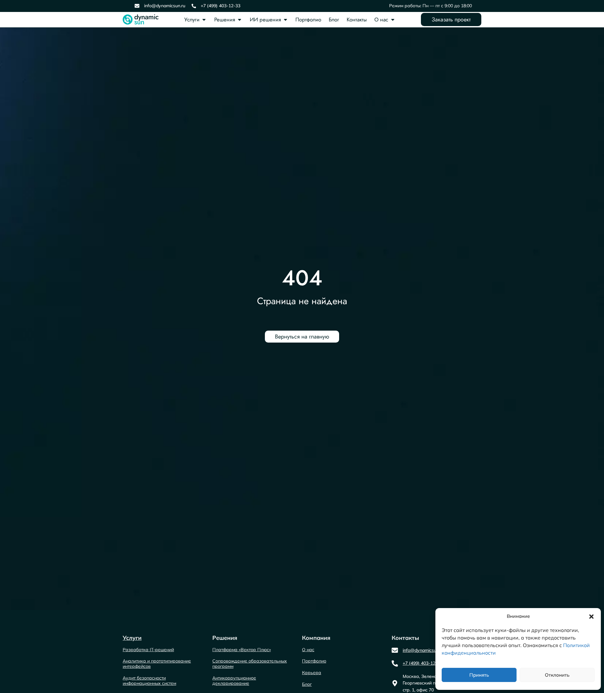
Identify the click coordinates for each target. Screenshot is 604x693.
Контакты (357, 19)
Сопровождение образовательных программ (249, 663)
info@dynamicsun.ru (164, 5)
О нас (381, 19)
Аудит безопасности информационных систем (149, 680)
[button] (591, 616)
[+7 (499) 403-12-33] (194, 6)
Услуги (191, 19)
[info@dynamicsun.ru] (137, 5)
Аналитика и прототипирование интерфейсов (157, 663)
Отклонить (557, 675)
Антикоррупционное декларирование (234, 680)
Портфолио (308, 19)
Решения (224, 19)
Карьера (311, 672)
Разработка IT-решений (148, 649)
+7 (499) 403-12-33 (220, 5)
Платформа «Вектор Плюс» (241, 649)
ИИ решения (265, 19)
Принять (479, 675)
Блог (334, 19)
